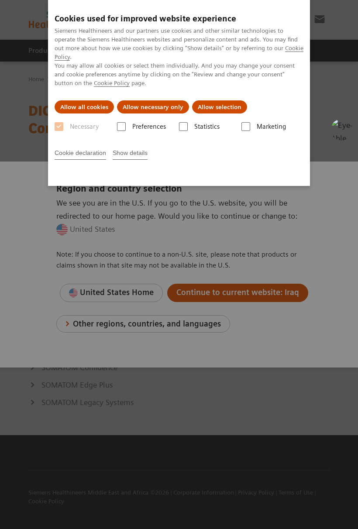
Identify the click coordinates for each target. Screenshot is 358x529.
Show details (130, 152)
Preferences (149, 127)
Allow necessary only (153, 106)
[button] (342, 130)
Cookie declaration (80, 152)
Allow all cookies (84, 106)
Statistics (207, 127)
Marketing (271, 127)
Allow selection (219, 106)
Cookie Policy (112, 82)
